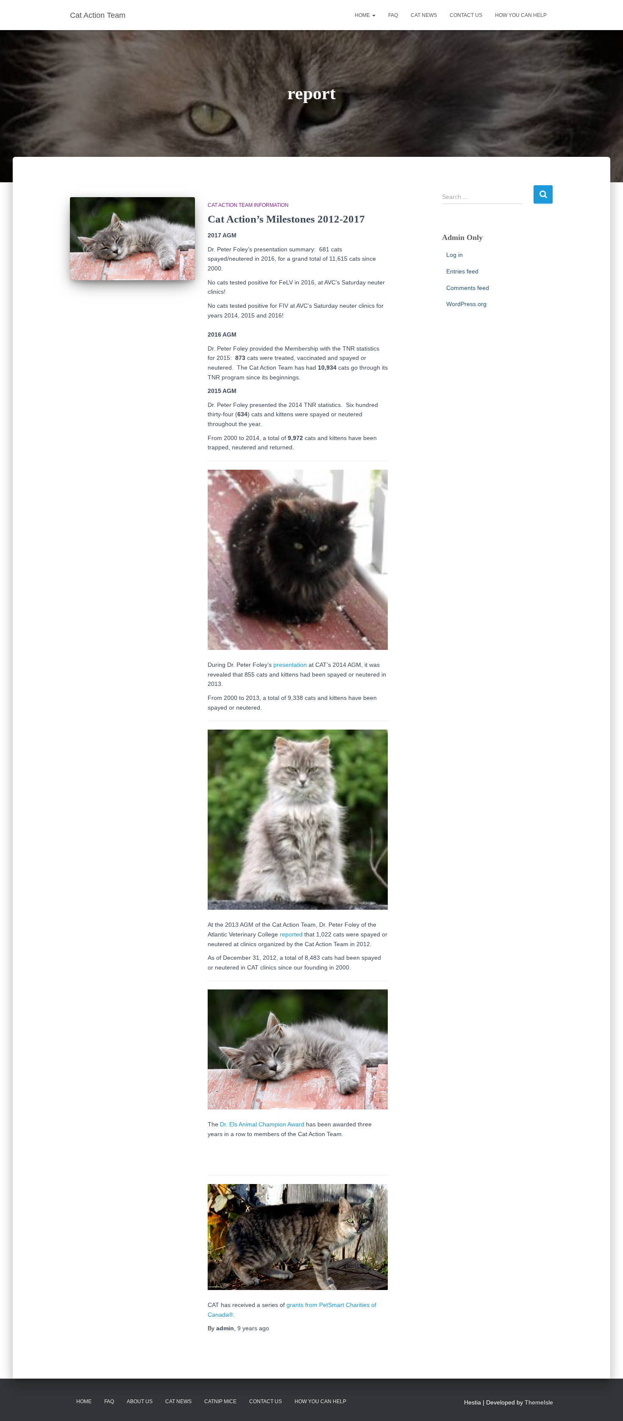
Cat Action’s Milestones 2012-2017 (286, 219)
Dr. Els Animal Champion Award (262, 1124)
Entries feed (462, 271)
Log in (454, 254)
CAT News (178, 1401)
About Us (140, 1401)
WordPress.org (466, 304)
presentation (290, 664)
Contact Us (265, 1401)
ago (253, 1328)
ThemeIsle (539, 1402)
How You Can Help (320, 1401)
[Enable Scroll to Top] (606, 1404)
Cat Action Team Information (248, 205)
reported (291, 934)
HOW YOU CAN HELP (521, 15)
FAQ (393, 15)
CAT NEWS (424, 15)
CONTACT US (466, 15)
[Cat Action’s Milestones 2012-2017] (132, 238)
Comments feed (467, 287)
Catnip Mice (220, 1401)
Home (363, 15)
